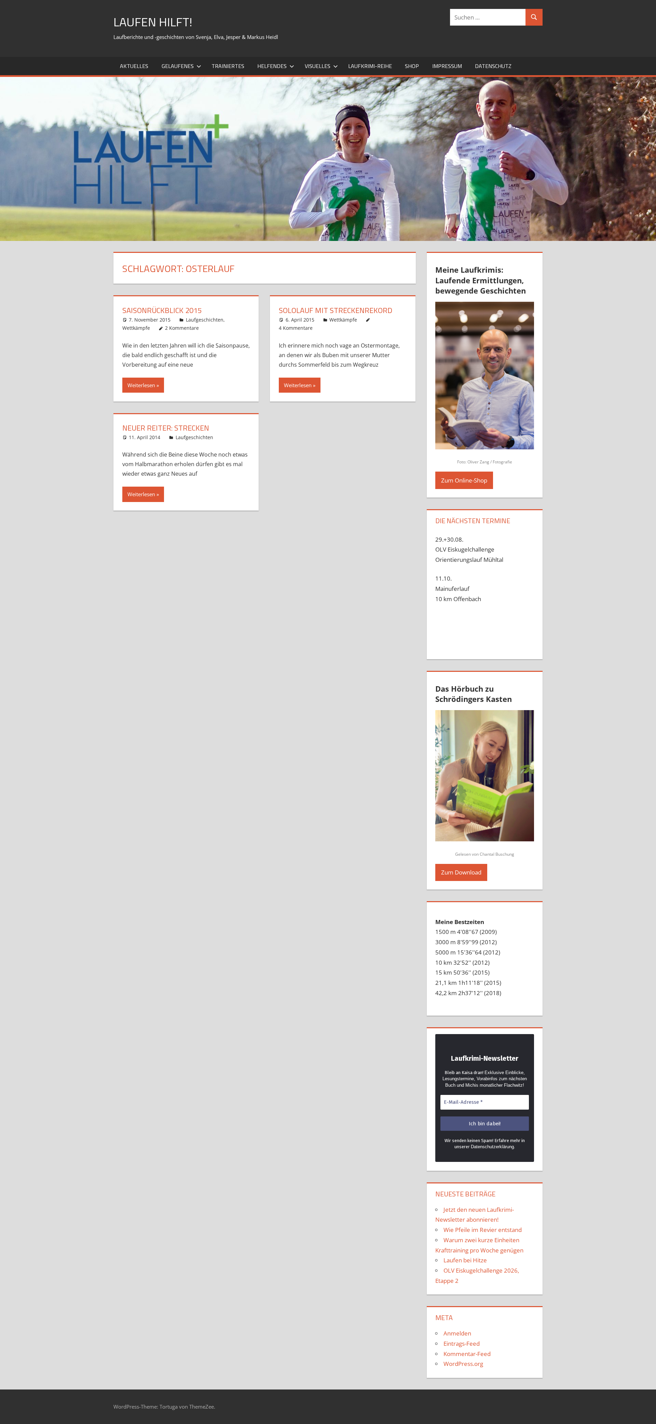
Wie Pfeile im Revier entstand (482, 1230)
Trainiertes (227, 66)
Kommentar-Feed (467, 1354)
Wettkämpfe (136, 328)
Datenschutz (493, 66)
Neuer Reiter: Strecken (165, 428)
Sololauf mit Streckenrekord (335, 310)
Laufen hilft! (152, 21)
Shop (412, 66)
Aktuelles (134, 66)
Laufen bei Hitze (465, 1260)
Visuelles (317, 66)
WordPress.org (463, 1364)
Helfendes (272, 66)
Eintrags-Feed (461, 1343)
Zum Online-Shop (464, 480)
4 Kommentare (296, 328)
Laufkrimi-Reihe (370, 66)
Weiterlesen (141, 385)
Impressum (447, 66)
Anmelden (457, 1333)
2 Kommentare (182, 328)
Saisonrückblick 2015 (162, 310)
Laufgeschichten (204, 319)
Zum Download (461, 872)
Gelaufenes (178, 66)
